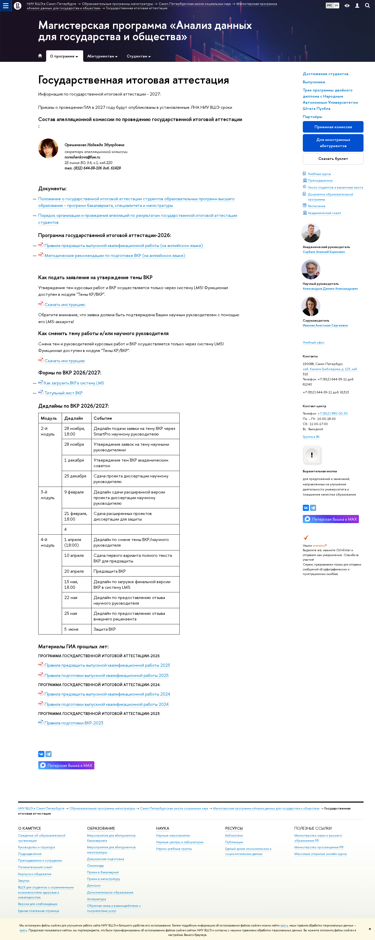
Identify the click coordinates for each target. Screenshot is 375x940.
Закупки (23, 880)
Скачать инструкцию (65, 360)
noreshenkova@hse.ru (82, 157)
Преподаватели (320, 180)
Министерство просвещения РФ (319, 847)
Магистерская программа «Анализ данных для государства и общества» (145, 30)
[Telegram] (313, 508)
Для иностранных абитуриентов (333, 142)
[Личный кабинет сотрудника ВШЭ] (357, 5)
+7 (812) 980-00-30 (333, 413)
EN (336, 5)
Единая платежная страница (38, 911)
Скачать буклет (333, 158)
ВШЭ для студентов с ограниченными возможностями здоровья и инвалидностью (46, 892)
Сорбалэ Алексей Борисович (324, 252)
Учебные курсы (319, 173)
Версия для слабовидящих (37, 904)
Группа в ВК (311, 436)
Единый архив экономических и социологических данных (248, 851)
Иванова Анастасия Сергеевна (325, 325)
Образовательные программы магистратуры (102, 808)
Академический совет (324, 212)
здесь (284, 925)
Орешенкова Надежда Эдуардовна (94, 145)
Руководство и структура (36, 847)
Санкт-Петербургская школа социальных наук (174, 808)
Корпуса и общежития (34, 874)
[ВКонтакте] (306, 508)
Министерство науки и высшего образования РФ (318, 838)
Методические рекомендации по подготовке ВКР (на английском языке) (115, 255)
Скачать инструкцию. (65, 304)
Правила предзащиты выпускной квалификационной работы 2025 (107, 665)
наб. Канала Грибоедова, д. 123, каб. (330, 369)
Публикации (234, 842)
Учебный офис (313, 342)
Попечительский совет (35, 867)
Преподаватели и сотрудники (40, 860)
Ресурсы (234, 828)
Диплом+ (94, 885)
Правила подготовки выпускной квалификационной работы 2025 (107, 675)
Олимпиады (95, 865)
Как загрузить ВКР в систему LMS (74, 383)
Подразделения (30, 854)
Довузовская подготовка (105, 859)
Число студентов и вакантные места (335, 187)
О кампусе (29, 828)
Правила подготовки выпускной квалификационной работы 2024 (107, 704)
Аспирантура (96, 899)
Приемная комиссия (333, 127)
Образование (101, 828)
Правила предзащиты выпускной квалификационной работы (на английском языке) (124, 245)
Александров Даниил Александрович (330, 289)
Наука (162, 828)
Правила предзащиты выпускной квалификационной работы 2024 (107, 694)
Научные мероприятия (173, 835)
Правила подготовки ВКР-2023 (74, 723)
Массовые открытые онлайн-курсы (320, 854)
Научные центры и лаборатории (180, 842)
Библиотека (234, 835)
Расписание (317, 206)
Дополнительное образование (110, 892)
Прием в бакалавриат (103, 872)
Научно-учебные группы (174, 849)
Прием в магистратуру (103, 879)
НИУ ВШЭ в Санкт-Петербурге (41, 808)
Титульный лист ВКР (64, 393)
